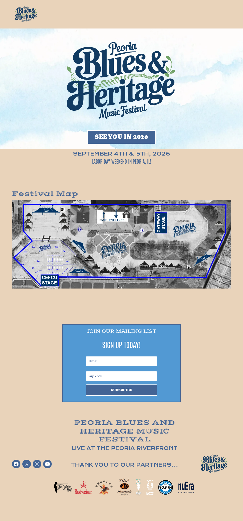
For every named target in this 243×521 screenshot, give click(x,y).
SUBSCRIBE (121, 390)
